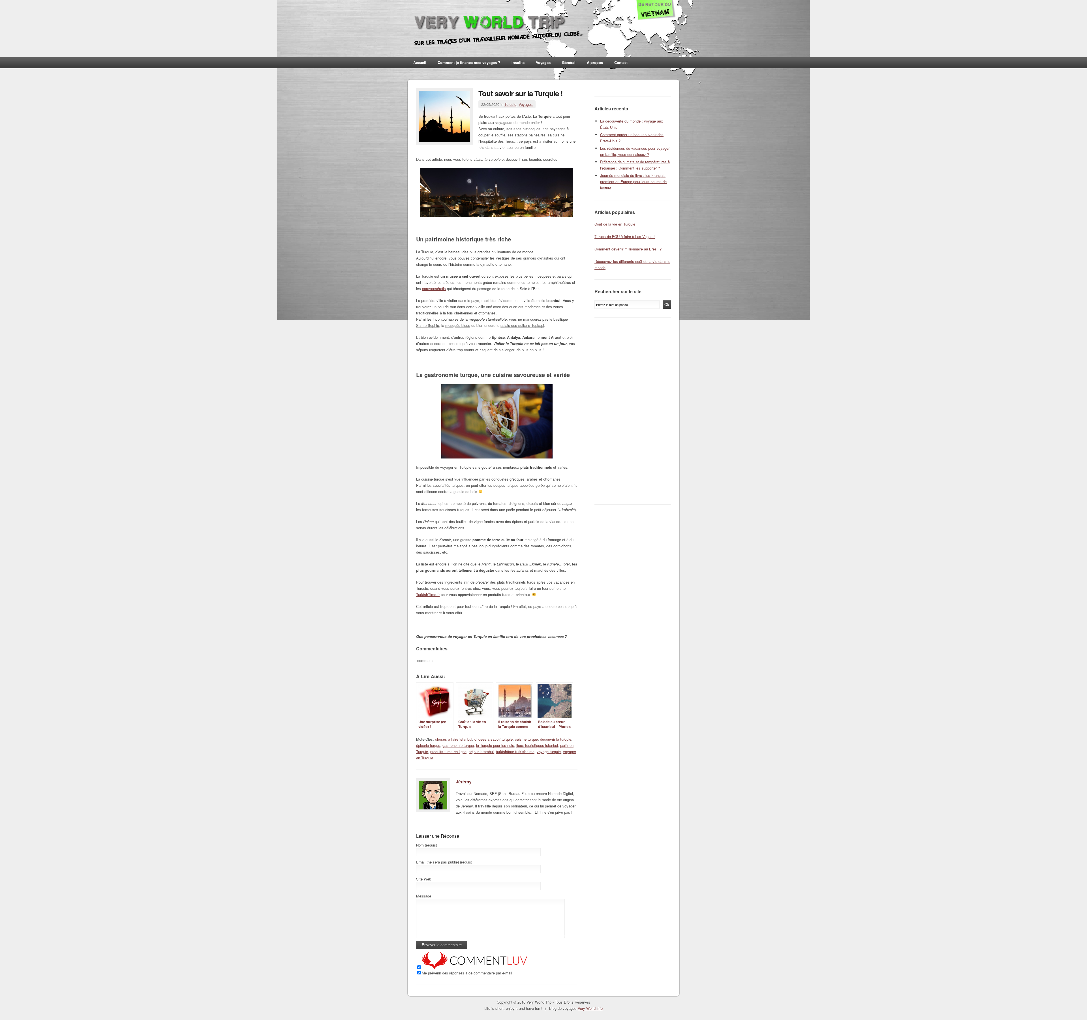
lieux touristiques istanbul (537, 745)
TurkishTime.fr (428, 594)
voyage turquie (549, 751)
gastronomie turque (458, 745)
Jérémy (464, 781)
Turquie (510, 104)
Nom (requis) (426, 845)
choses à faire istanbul (453, 739)
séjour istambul (481, 751)
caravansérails (434, 288)
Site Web (423, 879)
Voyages (543, 62)
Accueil (419, 62)
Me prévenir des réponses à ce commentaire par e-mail (467, 973)
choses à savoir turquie (493, 739)
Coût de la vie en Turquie (614, 224)
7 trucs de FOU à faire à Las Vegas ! (624, 236)
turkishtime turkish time (515, 751)
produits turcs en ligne (448, 751)
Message (423, 896)
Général (568, 62)
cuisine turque (526, 739)
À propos (595, 62)
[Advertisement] (634, 411)
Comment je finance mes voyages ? (469, 62)
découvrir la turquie (555, 739)
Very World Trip (590, 1008)
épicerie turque (428, 745)
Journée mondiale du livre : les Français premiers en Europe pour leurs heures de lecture (633, 181)
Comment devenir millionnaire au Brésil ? (628, 249)
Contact (621, 62)
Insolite (518, 62)
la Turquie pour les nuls (495, 745)
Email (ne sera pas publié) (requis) (444, 862)
